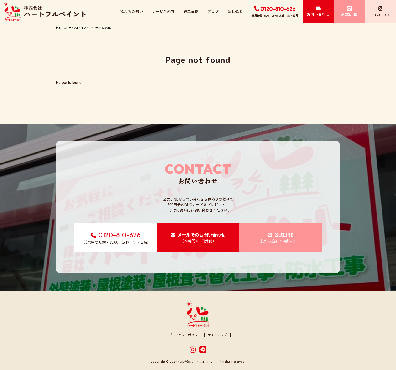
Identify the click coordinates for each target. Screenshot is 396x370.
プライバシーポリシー (185, 335)
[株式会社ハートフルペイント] (45, 11)
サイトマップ (217, 335)
